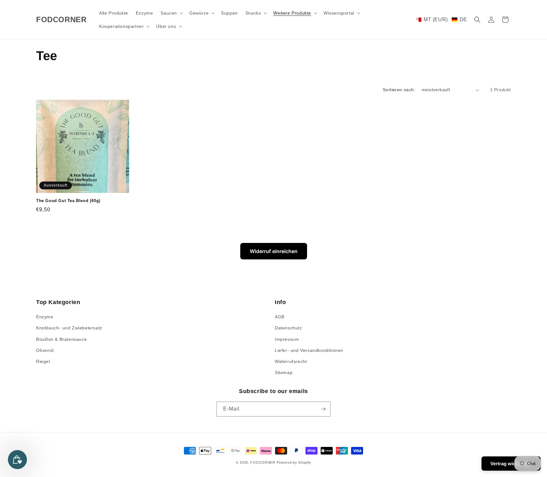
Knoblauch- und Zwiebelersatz (69, 327)
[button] (171, 13)
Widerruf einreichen (274, 251)
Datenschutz (288, 327)
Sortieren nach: (399, 89)
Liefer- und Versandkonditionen (309, 350)
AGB (280, 316)
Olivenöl (45, 350)
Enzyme (44, 316)
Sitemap (283, 372)
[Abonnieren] (323, 409)
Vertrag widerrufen (511, 463)
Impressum (287, 339)
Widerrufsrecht (291, 361)
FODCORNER (262, 462)
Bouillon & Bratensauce (61, 339)
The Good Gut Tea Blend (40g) (68, 200)
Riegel (43, 361)
